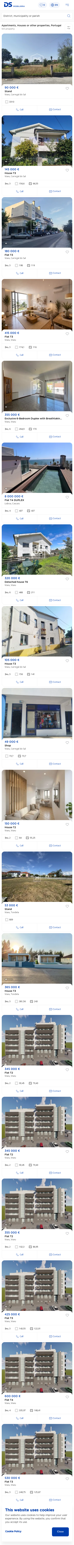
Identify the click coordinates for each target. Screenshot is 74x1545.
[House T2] (37, 796)
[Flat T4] (37, 1368)
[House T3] (37, 141)
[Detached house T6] (37, 550)
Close (60, 1532)
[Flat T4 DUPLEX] (37, 469)
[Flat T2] (37, 1041)
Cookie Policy (13, 1531)
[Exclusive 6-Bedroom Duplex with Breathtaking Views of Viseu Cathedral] (37, 387)
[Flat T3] (37, 223)
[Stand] (37, 60)
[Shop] (37, 714)
